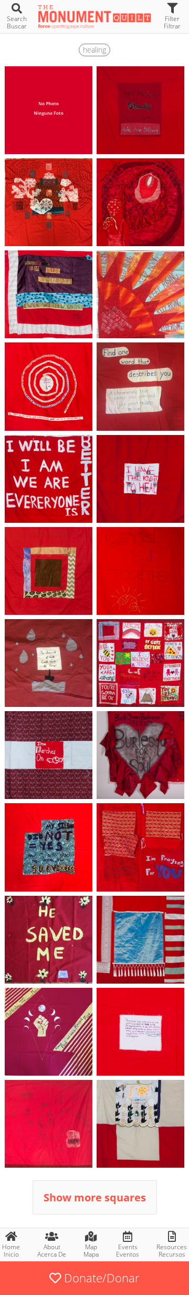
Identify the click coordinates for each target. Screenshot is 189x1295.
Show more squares (95, 1197)
